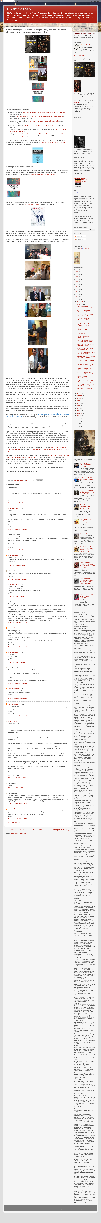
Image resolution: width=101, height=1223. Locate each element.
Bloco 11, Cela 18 (80, 178)
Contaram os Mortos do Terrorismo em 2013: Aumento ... (86, 320)
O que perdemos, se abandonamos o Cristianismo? (85, 521)
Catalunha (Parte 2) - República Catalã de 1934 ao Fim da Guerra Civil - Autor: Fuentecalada (87, 581)
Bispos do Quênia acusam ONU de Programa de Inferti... (86, 357)
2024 (77, 274)
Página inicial (38, 830)
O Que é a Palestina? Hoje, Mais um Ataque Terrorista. (86, 328)
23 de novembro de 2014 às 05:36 (17, 550)
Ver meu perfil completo (80, 55)
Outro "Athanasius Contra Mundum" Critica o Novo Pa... (85, 373)
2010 (77, 426)
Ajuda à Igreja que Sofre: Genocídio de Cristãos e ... (85, 377)
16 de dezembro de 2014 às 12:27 (17, 716)
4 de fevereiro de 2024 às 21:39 (17, 778)
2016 (77, 294)
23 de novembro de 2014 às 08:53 (17, 565)
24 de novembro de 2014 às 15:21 (17, 647)
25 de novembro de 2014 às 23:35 (17, 683)
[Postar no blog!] (38, 480)
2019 (77, 287)
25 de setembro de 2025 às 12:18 (17, 803)
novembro (80, 304)
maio (78, 405)
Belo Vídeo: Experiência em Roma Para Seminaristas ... (85, 389)
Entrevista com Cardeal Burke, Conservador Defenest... (85, 365)
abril (78, 408)
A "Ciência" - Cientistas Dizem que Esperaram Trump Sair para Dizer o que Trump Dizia (87, 549)
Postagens (79, 236)
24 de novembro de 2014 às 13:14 (17, 622)
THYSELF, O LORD (19, 9)
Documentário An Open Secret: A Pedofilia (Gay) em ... (85, 348)
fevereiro (79, 413)
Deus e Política (84, 534)
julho (78, 400)
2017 (77, 292)
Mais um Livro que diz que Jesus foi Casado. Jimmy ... (86, 352)
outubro (79, 393)
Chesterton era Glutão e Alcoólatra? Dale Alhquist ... (85, 311)
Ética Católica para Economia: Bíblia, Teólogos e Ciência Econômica (43, 112)
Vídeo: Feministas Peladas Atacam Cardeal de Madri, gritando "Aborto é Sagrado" (87, 565)
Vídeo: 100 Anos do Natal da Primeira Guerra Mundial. (85, 340)
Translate (86, 248)
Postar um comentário (14, 822)
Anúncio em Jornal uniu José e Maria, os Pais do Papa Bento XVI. (87, 492)
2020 (77, 284)
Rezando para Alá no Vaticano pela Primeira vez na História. (86, 506)
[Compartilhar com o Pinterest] (42, 480)
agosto (79, 398)
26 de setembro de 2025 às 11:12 (17, 819)
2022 (77, 279)
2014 (77, 299)
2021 (77, 282)
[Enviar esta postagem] (33, 480)
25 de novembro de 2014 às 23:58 (17, 698)
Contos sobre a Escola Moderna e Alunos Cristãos (43, 121)
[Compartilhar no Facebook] (41, 480)
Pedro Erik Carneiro (13, 508)
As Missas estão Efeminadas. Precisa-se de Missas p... (85, 381)
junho (78, 403)
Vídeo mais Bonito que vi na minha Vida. (84, 336)
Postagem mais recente (15, 830)
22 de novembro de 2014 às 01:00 (17, 529)
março (79, 410)
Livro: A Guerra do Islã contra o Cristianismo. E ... (85, 332)
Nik (9, 601)
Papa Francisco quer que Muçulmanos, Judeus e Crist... (86, 307)
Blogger (61, 1209)
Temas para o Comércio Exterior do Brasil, (53, 142)
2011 (77, 423)
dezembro (80, 301)
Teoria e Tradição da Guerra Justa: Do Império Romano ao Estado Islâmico (39, 117)
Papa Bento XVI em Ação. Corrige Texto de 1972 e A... (85, 324)
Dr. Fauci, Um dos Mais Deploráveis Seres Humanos (86, 464)
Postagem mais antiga (61, 830)
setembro (80, 395)
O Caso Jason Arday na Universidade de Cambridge (86, 596)
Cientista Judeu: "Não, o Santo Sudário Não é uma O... (85, 385)
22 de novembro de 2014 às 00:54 (17, 503)
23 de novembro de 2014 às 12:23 (17, 579)
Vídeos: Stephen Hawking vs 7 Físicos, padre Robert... (85, 369)
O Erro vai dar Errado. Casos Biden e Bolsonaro (87, 478)
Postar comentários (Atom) (18, 833)
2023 (77, 277)
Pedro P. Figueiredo (13, 721)
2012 (77, 421)
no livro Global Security (31, 204)
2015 (77, 297)
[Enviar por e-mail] (36, 480)
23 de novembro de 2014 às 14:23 (17, 596)
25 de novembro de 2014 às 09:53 (17, 662)
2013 (77, 419)
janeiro (79, 415)
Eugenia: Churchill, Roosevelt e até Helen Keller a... (86, 344)
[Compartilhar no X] (39, 480)
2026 (77, 269)
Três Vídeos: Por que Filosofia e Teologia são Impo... (86, 361)
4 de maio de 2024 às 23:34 (16, 788)
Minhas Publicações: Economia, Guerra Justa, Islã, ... (86, 315)
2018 (77, 289)
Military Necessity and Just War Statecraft (42, 174)
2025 (77, 272)
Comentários (79, 239)
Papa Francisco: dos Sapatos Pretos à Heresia (38, 125)
